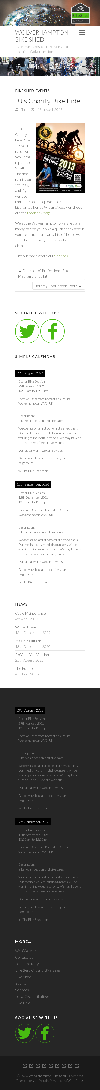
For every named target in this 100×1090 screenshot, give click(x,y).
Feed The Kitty (27, 963)
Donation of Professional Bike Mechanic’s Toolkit (43, 273)
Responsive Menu (82, 32)
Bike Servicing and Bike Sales (38, 970)
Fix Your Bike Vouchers (33, 654)
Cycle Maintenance (30, 613)
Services (61, 256)
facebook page (39, 213)
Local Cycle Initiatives (32, 996)
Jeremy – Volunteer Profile (58, 285)
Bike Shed (24, 90)
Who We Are (25, 950)
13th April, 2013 (50, 109)
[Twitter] (27, 331)
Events (42, 90)
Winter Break (26, 627)
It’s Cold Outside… (29, 640)
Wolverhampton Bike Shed (42, 36)
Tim (24, 109)
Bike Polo (22, 1003)
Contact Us (24, 957)
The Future (24, 668)
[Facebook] (44, 1033)
